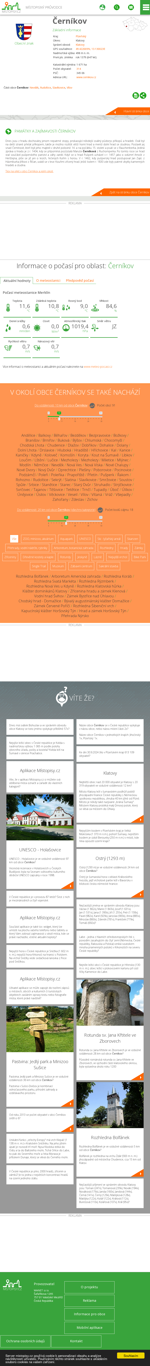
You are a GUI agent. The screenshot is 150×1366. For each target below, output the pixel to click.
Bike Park (140, 557)
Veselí (73, 494)
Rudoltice (45, 87)
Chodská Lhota (32, 445)
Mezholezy (69, 460)
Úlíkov (127, 489)
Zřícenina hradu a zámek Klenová (97, 591)
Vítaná (96, 494)
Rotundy (65, 557)
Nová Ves (74, 464)
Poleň (43, 474)
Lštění (39, 460)
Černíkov (69, 21)
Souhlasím (131, 1355)
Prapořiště (75, 474)
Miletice (108, 460)
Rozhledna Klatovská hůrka (99, 586)
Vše (14, 539)
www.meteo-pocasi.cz (98, 367)
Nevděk (34, 87)
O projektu (89, 1287)
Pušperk (107, 474)
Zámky (138, 548)
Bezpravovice (99, 435)
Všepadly (123, 494)
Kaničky (22, 455)
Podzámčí (27, 474)
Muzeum (58, 566)
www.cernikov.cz (86, 77)
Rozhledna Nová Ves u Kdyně (50, 586)
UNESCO (85, 539)
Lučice (53, 460)
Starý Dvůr (82, 484)
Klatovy (80, 44)
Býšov (77, 440)
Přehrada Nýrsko (75, 615)
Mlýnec (123, 460)
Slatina (70, 479)
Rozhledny (106, 548)
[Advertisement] (75, 232)
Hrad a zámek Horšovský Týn (102, 610)
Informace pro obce (89, 1314)
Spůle (21, 484)
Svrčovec (23, 489)
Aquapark (66, 539)
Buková (64, 440)
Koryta (83, 455)
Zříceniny (10, 557)
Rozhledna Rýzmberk (96, 581)
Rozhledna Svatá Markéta (55, 581)
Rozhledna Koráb (118, 576)
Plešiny (84, 469)
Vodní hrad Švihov (49, 596)
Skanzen (132, 539)
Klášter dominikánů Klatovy (44, 591)
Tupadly (100, 489)
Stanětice (49, 484)
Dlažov (73, 445)
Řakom (123, 474)
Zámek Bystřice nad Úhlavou (90, 596)
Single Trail (39, 566)
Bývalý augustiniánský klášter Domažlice (96, 600)
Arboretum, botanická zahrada (73, 548)
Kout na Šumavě (105, 455)
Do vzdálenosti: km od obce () (56, 510)
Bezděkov (78, 435)
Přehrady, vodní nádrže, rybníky (27, 548)
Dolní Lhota (27, 450)
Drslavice (47, 450)
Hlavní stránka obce (136, 111)
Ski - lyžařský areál (109, 539)
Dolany (122, 445)
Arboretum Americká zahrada (76, 576)
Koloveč (51, 455)
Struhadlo (102, 484)
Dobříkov (89, 445)
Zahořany (60, 499)
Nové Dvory (26, 469)
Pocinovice (123, 469)
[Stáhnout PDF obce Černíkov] (135, 95)
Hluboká (64, 450)
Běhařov (60, 435)
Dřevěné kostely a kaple (38, 557)
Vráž (108, 494)
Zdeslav (77, 499)
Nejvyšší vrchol (117, 557)
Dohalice (107, 445)
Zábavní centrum (81, 566)
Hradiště (81, 450)
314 (78, 68)
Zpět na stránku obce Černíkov (129, 192)
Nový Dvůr (46, 469)
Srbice (34, 484)
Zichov (92, 499)
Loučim (25, 460)
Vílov (69, 87)
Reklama (89, 1300)
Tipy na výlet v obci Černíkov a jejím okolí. (29, 171)
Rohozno (23, 479)
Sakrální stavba (108, 566)
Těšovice (56, 489)
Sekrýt (56, 479)
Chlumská (93, 440)
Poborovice (102, 469)
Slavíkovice (58, 87)
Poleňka (57, 474)
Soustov (125, 479)
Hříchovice (99, 450)
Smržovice (108, 479)
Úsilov (41, 494)
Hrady (124, 548)
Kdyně (36, 455)
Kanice (124, 450)
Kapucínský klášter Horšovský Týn (48, 610)
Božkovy (119, 435)
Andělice (28, 435)
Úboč (114, 489)
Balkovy (44, 435)
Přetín (92, 474)
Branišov (33, 440)
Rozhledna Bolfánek (32, 576)
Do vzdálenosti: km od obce (61, 405)
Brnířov (49, 440)
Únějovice (25, 494)
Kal (113, 450)
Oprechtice (67, 469)
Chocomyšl (113, 440)
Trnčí (86, 489)
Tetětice (72, 489)
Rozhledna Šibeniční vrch (93, 605)
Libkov (127, 455)
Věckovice (57, 494)
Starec (65, 484)
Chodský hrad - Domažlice (40, 600)
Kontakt (76, 1341)
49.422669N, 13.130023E (90, 49)
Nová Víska (94, 464)
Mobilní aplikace (89, 1327)
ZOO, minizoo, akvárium (38, 539)
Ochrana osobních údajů (25, 1341)
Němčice (41, 464)
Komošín (67, 455)
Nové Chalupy (117, 464)
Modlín (25, 464)
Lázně (98, 557)
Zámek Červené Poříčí (52, 605)
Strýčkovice (122, 484)
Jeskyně (82, 557)
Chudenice (56, 445)
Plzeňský (81, 36)
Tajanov (39, 489)
